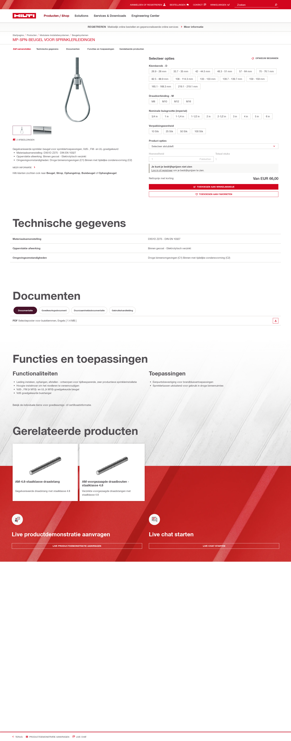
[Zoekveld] (276, 4)
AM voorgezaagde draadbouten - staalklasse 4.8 (105, 483)
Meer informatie (22, 167)
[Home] (24, 15)
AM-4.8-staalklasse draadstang (37, 481)
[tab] (22, 49)
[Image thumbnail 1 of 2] (22, 130)
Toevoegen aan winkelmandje (215, 186)
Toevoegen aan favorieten (215, 194)
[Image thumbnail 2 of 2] (42, 130)
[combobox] (256, 4)
